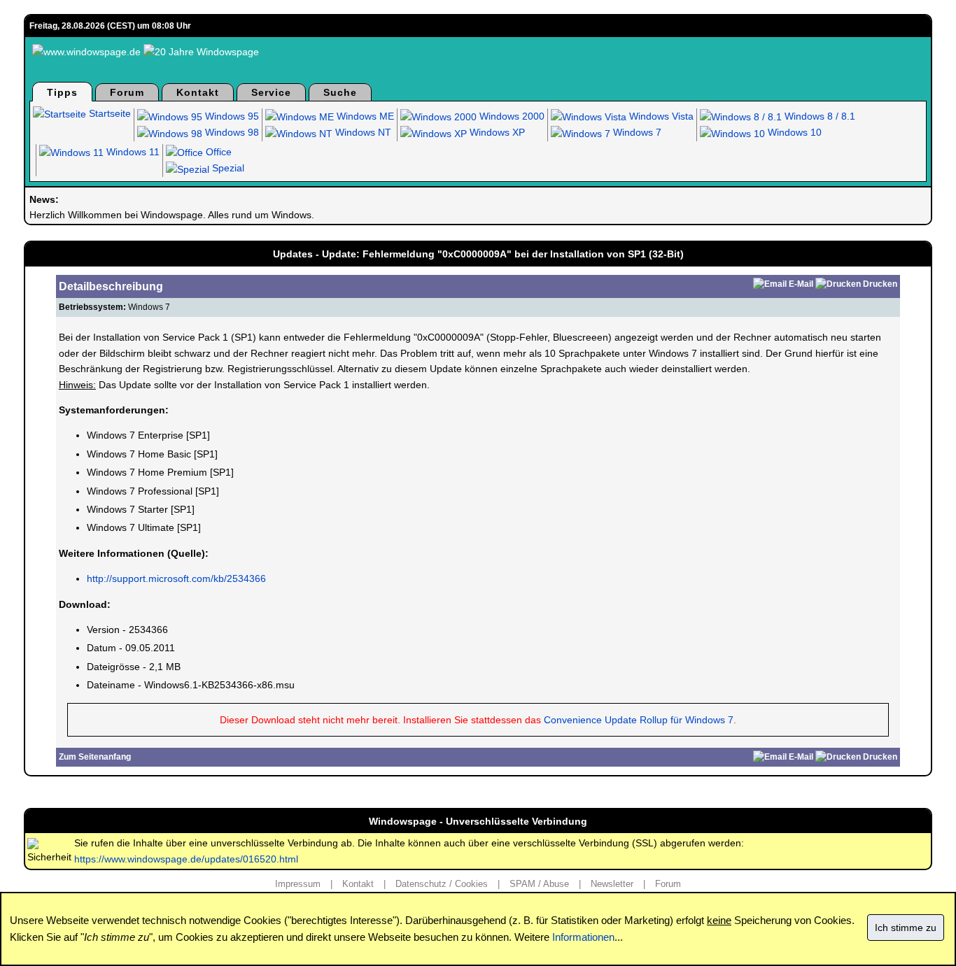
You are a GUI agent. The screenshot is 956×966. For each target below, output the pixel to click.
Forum (127, 92)
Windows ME (364, 116)
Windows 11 (132, 151)
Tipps (62, 92)
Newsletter (612, 884)
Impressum (298, 884)
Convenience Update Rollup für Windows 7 (638, 719)
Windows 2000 (510, 116)
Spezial (226, 167)
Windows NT (361, 132)
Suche (340, 92)
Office (217, 151)
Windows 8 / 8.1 (818, 116)
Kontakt (197, 92)
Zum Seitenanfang (95, 757)
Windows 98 (230, 132)
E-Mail (801, 284)
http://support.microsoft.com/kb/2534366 (176, 578)
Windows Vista (660, 116)
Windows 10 (793, 132)
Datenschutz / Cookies (441, 884)
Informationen (583, 937)
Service (271, 92)
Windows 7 (635, 132)
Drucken (880, 284)
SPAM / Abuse (539, 884)
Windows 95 (230, 116)
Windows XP (496, 132)
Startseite (108, 113)
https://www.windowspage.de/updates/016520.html (186, 859)
